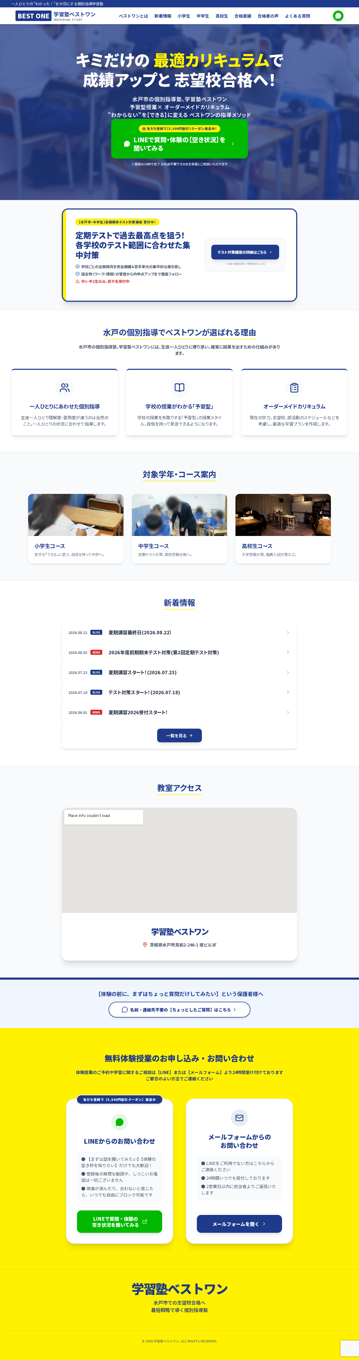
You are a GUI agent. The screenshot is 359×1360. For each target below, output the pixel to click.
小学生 (184, 16)
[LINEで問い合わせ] (338, 16)
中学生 (203, 16)
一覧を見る (176, 735)
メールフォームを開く (235, 1223)
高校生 (222, 16)
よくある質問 (297, 16)
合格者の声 (268, 16)
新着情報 (163, 16)
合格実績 (242, 16)
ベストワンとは (133, 16)
